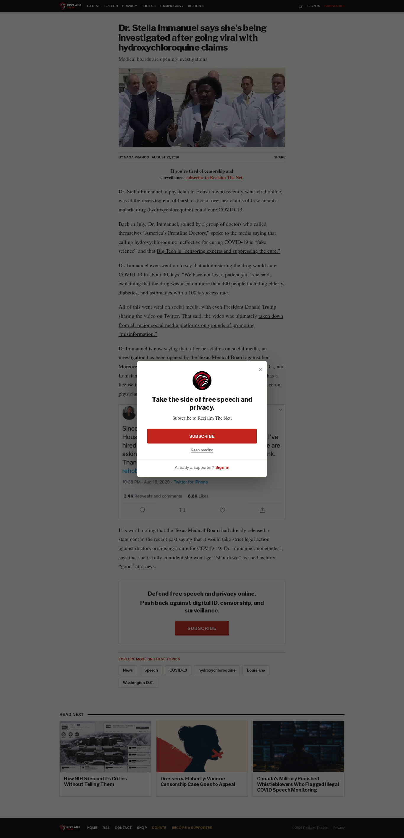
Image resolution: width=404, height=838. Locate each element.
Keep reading (202, 450)
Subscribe (202, 436)
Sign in (222, 467)
